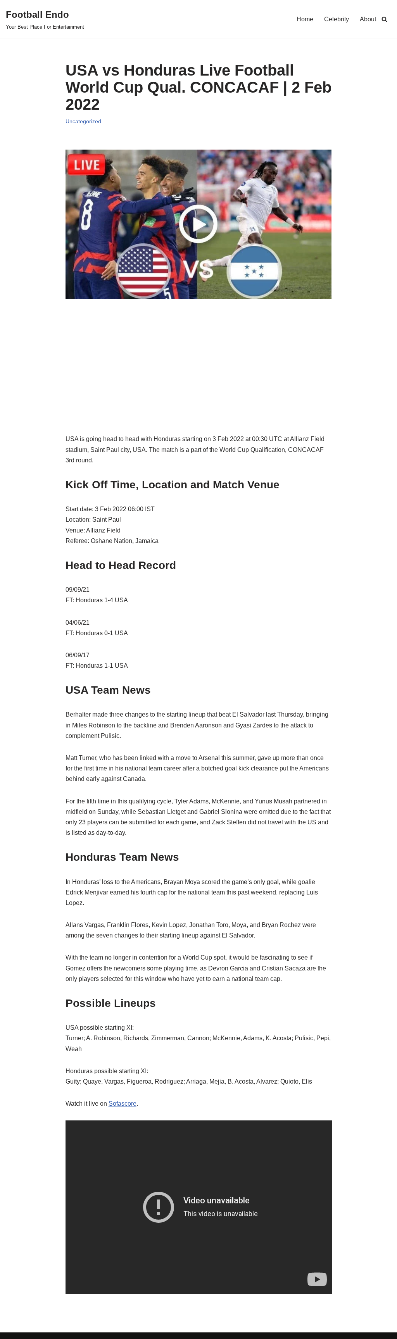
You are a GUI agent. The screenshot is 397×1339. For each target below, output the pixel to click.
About (368, 19)
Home (305, 19)
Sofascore (122, 1103)
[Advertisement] (199, 379)
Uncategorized (83, 121)
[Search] (384, 19)
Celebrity (336, 19)
